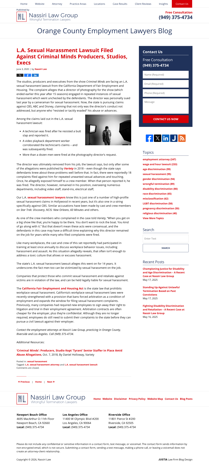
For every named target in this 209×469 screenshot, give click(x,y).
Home (23, 4)
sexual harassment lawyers (46, 197)
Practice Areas (78, 4)
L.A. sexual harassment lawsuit (81, 364)
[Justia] (173, 138)
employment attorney (159, 159)
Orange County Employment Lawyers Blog (47, 15)
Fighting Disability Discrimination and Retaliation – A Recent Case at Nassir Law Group (164, 309)
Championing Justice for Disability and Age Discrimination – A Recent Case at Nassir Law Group (164, 272)
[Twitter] (157, 138)
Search (166, 248)
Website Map (155, 399)
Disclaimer (120, 399)
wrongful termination (158, 184)
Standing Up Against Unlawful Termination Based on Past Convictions (161, 291)
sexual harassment (37, 361)
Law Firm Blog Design (175, 459)
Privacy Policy (137, 399)
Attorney (57, 4)
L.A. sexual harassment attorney (42, 364)
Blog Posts (186, 399)
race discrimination (157, 193)
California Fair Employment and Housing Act (52, 288)
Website (39, 4)
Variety (68, 168)
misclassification (155, 198)
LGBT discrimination (158, 203)
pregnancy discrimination (161, 208)
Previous (24, 381)
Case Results (120, 4)
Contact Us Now (165, 119)
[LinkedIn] (165, 138)
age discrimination (157, 169)
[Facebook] (149, 138)
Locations (99, 4)
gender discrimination (159, 179)
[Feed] (182, 138)
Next (51, 381)
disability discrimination (160, 188)
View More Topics (153, 218)
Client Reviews (143, 4)
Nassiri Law (44, 459)
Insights (163, 4)
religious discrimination (160, 213)
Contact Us (182, 4)
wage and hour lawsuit (160, 164)
